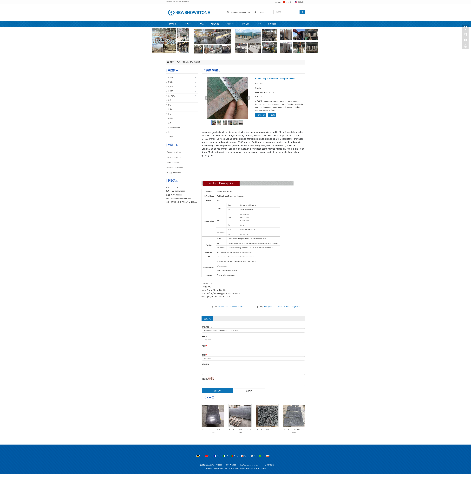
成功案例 (215, 24)
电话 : (205, 346)
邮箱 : (205, 355)
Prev (207, 98)
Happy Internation (174, 173)
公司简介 (188, 24)
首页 (172, 62)
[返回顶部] (465, 47)
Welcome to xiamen (175, 167)
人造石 (170, 91)
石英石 (170, 87)
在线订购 (245, 24)
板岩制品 (171, 96)
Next (248, 98)
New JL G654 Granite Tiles (266, 430)
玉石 (169, 132)
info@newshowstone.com (240, 12)
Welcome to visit (173, 162)
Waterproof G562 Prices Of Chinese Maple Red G (283, 307)
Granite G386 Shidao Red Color (230, 307)
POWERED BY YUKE (253, 469)
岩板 (169, 100)
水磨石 (170, 109)
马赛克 (170, 137)
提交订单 (217, 391)
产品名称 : (207, 327)
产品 (202, 24)
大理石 (170, 78)
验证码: (205, 379)
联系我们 (272, 24)
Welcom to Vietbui (174, 152)
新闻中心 (230, 24)
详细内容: (206, 364)
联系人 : (206, 336)
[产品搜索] (302, 12)
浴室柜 (170, 118)
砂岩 (169, 123)
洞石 (169, 114)
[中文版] (287, 2)
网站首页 (173, 24)
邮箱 (273, 115)
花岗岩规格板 (195, 62)
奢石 (169, 105)
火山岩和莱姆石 (174, 127)
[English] (299, 2)
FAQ (259, 24)
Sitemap (263, 469)
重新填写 (249, 391)
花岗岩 (185, 62)
